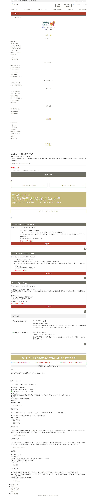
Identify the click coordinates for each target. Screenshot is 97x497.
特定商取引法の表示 (15, 131)
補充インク (13, 102)
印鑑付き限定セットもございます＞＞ (21, 163)
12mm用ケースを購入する (29, 185)
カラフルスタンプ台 (15, 82)
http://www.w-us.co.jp (20, 462)
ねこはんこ (13, 54)
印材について (14, 125)
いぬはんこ (13, 56)
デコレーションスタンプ (16, 85)
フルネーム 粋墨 (14, 43)
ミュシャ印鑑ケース (15, 91)
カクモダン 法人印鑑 (15, 48)
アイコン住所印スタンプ (16, 76)
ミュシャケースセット (16, 93)
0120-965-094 (47, 472)
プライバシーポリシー (16, 133)
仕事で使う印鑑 (14, 111)
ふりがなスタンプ (15, 69)
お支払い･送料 (14, 490)
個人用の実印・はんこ (16, 109)
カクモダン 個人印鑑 (15, 45)
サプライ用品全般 (15, 100)
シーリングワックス (15, 65)
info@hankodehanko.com (44, 362)
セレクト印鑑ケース (15, 95)
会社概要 (13, 136)
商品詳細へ (48, 244)
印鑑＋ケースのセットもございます (48, 211)
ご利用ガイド (28, 9)
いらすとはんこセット (16, 52)
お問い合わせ (82, 9)
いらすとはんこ (14, 50)
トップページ (83, 1)
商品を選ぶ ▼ (48, 174)
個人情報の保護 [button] (15, 439)
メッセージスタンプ (15, 67)
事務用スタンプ (14, 113)
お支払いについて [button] (15, 381)
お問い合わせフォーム (19, 435)
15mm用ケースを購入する (68, 185)
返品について (35, 430)
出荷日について (42, 9)
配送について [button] (14, 409)
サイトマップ (75, 1)
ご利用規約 (13, 129)
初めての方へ (14, 9)
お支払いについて (17, 405)
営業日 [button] (12, 369)
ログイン (18, 17)
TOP (12, 150)
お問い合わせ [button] (14, 468)
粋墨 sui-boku (14, 41)
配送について (16, 423)
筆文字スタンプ (14, 74)
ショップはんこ (14, 59)
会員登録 (70, 9)
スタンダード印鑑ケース (16, 98)
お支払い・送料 (57, 9)
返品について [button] (14, 426)
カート (18, 13)
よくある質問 (14, 127)
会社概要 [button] (13, 451)
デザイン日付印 (14, 72)
